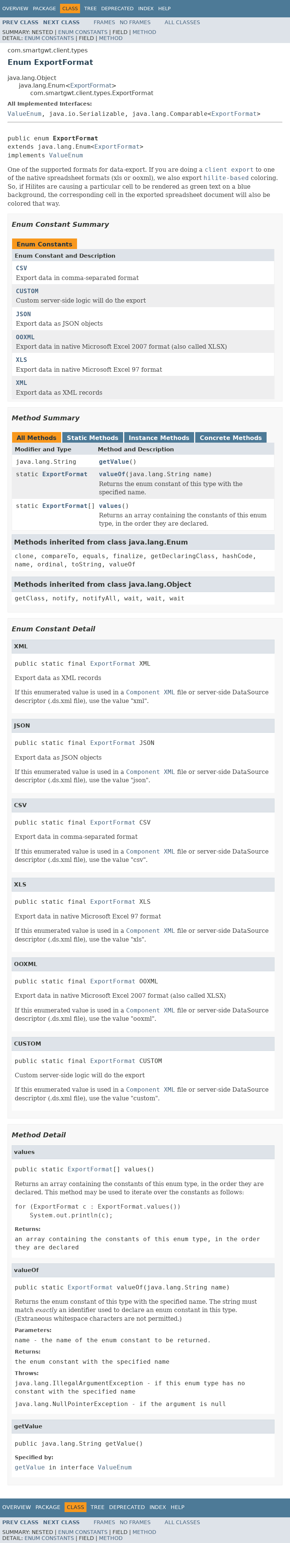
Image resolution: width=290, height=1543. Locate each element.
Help (164, 8)
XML (21, 382)
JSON (23, 314)
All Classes (182, 22)
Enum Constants (83, 32)
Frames (104, 22)
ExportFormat (90, 85)
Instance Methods (159, 438)
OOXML (25, 337)
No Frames (135, 22)
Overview (15, 8)
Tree (90, 8)
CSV (21, 268)
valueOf (112, 474)
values (110, 505)
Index (146, 8)
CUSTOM (27, 291)
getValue (114, 461)
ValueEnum (25, 113)
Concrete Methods (231, 438)
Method (144, 32)
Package (44, 8)
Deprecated (117, 8)
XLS (21, 359)
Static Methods (93, 438)
